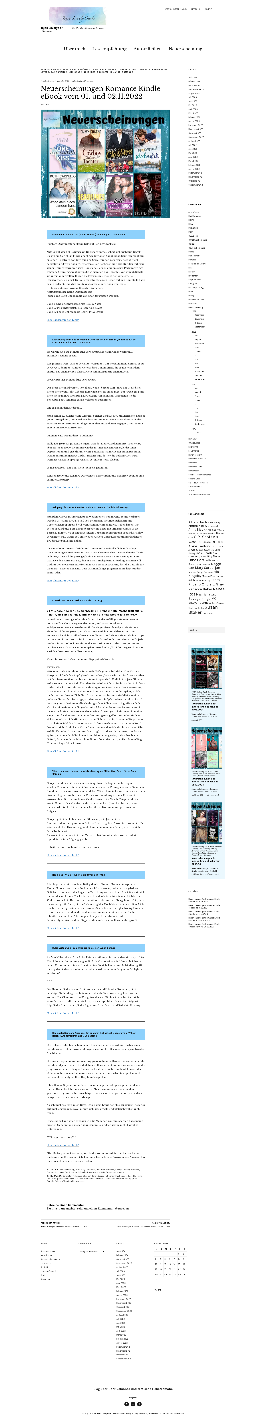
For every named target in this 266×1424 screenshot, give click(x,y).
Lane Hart (196, 560)
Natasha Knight (205, 580)
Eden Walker (214, 547)
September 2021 (195, 185)
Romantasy (193, 471)
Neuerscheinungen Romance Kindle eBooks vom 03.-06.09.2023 (204, 925)
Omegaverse (194, 443)
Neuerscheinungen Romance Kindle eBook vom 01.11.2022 (64, 1225)
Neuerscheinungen (49, 1251)
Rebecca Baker (200, 589)
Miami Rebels (90, 1178)
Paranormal (193, 447)
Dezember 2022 (195, 125)
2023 (193, 384)
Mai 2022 (192, 153)
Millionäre (75, 72)
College (123, 69)
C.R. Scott (203, 536)
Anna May (195, 530)
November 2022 (195, 129)
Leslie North (211, 560)
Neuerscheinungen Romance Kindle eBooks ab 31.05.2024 (204, 706)
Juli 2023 (192, 97)
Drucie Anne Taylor (205, 543)
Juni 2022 (192, 149)
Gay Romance (59, 72)
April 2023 (193, 109)
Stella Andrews (218, 603)
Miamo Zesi (208, 576)
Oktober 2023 (194, 85)
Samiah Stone (207, 594)
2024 (193, 429)
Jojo (46, 104)
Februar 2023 (194, 117)
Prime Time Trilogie (124, 1178)
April (196, 335)
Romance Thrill (195, 467)
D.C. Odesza (204, 542)
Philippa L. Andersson (105, 1178)
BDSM (191, 220)
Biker (190, 224)
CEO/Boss (84, 69)
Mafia (190, 292)
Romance (127, 72)
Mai (196, 363)
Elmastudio (179, 1413)
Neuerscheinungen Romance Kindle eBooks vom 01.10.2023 (204, 919)
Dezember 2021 (195, 173)
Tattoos (191, 490)
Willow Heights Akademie (73, 1181)
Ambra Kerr (196, 526)
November (89, 72)
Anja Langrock (211, 526)
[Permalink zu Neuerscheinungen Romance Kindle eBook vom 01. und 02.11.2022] (105, 217)
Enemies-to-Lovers (55, 1172)
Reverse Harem (195, 455)
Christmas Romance (103, 69)
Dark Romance (195, 256)
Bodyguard (193, 228)
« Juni (157, 1289)
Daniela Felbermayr (106, 1176)
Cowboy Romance (140, 69)
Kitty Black (201, 556)
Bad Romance (194, 216)
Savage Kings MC (202, 599)
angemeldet (68, 1208)
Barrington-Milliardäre (72, 1176)
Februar (198, 347)
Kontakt (208, 9)
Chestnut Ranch (90, 1176)
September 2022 (196, 137)
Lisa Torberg (52, 1178)
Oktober (198, 323)
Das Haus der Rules (124, 1176)
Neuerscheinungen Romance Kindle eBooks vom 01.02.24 (205, 861)
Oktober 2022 (194, 133)
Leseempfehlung (109, 48)
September (200, 327)
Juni (196, 359)
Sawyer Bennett (199, 602)
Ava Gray (212, 533)
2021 (193, 311)
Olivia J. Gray (213, 584)
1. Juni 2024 (196, 720)
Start (43, 1275)
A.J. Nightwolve (198, 522)
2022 (65, 69)
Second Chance (195, 479)
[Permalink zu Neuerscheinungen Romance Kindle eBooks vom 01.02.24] (206, 823)
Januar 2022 (194, 169)
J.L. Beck (199, 550)
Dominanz (192, 260)
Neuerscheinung (185, 48)
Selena (58, 1181)
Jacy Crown (209, 550)
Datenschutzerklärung (176, 9)
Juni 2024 (192, 77)
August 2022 (194, 141)
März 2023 (193, 113)
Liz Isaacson (64, 1178)
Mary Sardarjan (207, 568)
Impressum (196, 9)
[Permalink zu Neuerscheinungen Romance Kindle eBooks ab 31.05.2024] (206, 668)
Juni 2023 (192, 101)
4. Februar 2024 (197, 795)
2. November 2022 (61, 81)
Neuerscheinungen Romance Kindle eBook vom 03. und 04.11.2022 (143, 1225)
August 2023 (194, 93)
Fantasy (191, 272)
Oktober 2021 (194, 181)
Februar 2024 (194, 81)
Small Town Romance (198, 483)
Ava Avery (203, 533)
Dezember (199, 315)
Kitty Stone (213, 556)
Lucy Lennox (203, 564)
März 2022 (193, 161)
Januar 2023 (194, 121)
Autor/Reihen (148, 48)
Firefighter (192, 276)
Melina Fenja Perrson (200, 572)
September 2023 (196, 89)
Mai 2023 (192, 105)
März (197, 367)
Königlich (192, 283)
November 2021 (195, 177)
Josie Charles (205, 553)
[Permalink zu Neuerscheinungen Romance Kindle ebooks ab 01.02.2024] (206, 748)
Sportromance (195, 486)
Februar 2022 (194, 165)
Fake (190, 268)
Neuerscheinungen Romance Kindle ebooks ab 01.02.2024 (204, 781)
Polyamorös (193, 451)
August (198, 339)
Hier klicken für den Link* (63, 319)
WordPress (153, 1413)
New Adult (192, 439)
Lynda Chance (76, 1178)
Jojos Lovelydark (52, 28)
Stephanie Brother (196, 608)
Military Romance (196, 300)
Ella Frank (137, 1176)
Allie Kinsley (215, 522)
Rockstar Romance (109, 72)
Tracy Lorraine (207, 613)
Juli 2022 (192, 145)
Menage (191, 296)
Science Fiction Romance (199, 475)
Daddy (191, 252)
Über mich (74, 48)
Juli (196, 355)
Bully (73, 69)
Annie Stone (212, 529)
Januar (197, 351)
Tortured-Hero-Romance (199, 494)
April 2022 (193, 157)
